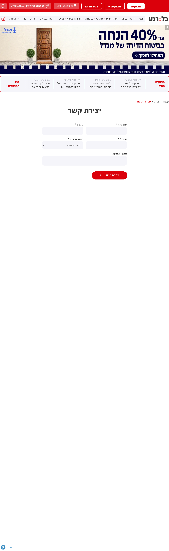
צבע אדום (91, 6)
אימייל (122, 139)
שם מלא (121, 124)
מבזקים (136, 6)
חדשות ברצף (128, 19)
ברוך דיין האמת (17, 19)
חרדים (33, 19)
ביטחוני (89, 19)
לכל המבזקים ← (12, 84)
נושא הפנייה (75, 139)
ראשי (141, 19)
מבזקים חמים (160, 84)
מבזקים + (114, 6)
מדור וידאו (112, 19)
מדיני (61, 19)
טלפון (79, 124)
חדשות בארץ (74, 19)
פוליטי (99, 19)
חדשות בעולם (47, 19)
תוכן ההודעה (119, 153)
